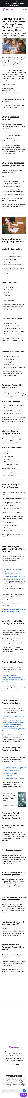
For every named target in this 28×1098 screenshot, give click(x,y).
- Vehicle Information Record (10, 727)
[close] (26, 3)
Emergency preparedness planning (14, 579)
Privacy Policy (20, 1058)
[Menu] (26, 9)
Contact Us (21, 1051)
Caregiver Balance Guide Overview (14, 778)
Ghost (17, 1064)
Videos (6, 1060)
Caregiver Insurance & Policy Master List (14, 720)
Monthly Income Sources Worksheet (13, 722)
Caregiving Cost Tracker (10, 675)
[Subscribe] (24, 1090)
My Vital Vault (8, 775)
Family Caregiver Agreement (12, 574)
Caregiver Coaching (9, 1058)
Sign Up (6, 1051)
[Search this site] (23, 9)
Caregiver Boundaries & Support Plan (15, 768)
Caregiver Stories (17, 1053)
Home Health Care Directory (14, 1056)
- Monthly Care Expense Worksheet (12, 677)
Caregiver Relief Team (10, 773)
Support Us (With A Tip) (17, 1060)
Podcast (8, 1053)
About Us (13, 1051)
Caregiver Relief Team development (14, 576)
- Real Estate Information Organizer (12, 724)
